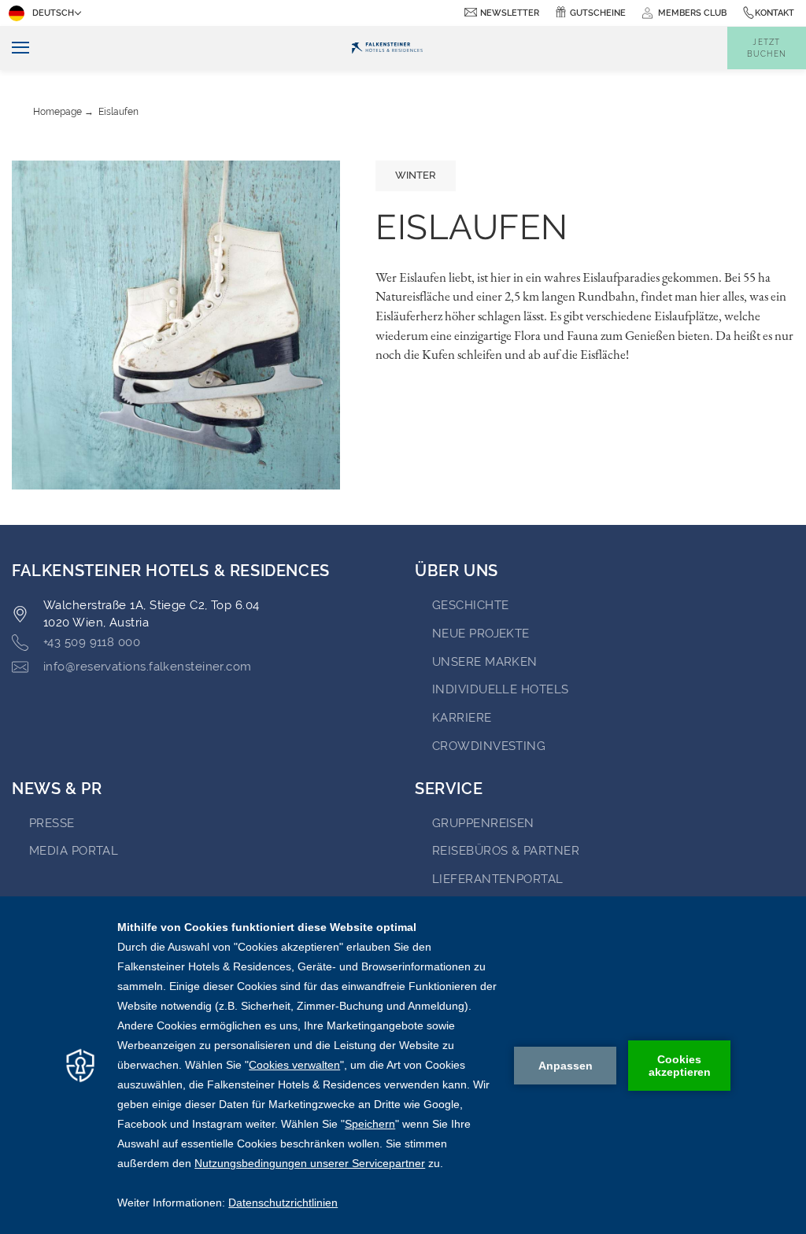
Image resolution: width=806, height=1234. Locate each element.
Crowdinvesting (488, 746)
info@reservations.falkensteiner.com (147, 666)
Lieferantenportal (498, 879)
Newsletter (509, 13)
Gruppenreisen (483, 823)
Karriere (462, 718)
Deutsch (53, 13)
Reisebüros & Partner (505, 851)
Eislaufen (118, 111)
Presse (52, 823)
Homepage (57, 111)
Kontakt (774, 13)
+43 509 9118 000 (91, 642)
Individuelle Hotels (500, 689)
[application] (403, 1065)
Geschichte (470, 605)
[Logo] (386, 48)
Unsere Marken (485, 662)
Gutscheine (598, 13)
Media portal (73, 851)
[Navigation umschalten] (14, 48)
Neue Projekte (481, 633)
